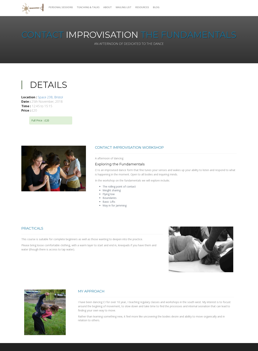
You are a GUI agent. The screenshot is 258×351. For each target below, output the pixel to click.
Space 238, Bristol (50, 97)
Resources (142, 7)
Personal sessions (61, 7)
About (107, 7)
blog (156, 7)
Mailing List (123, 7)
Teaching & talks (88, 7)
